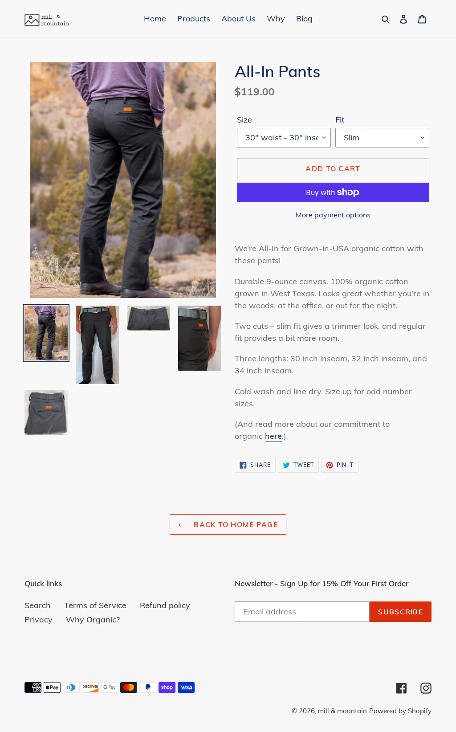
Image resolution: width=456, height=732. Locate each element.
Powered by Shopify (400, 711)
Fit (339, 120)
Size (244, 120)
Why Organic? (93, 619)
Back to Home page (234, 524)
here (273, 436)
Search (37, 605)
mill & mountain (342, 711)
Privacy (38, 619)
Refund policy (165, 605)
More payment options (333, 214)
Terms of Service (95, 605)
